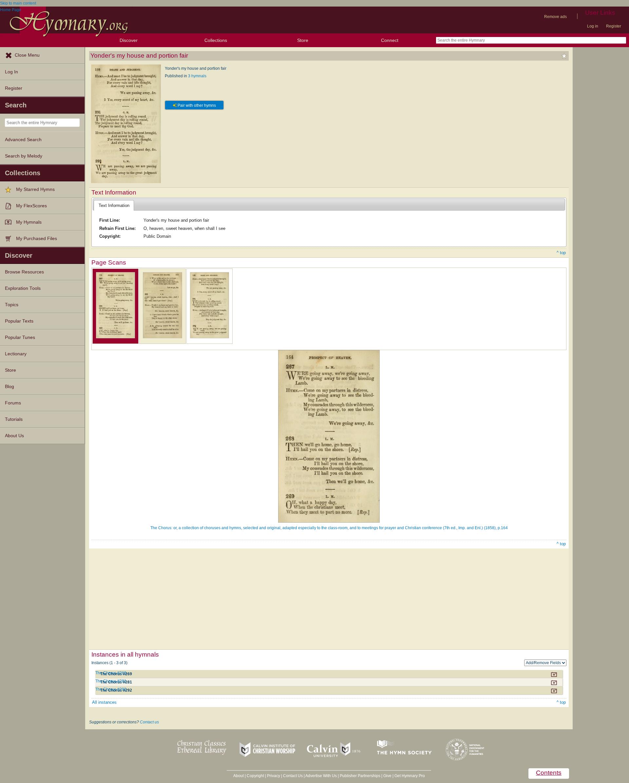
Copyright (255, 776)
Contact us (149, 722)
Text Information (114, 205)
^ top (561, 252)
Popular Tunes (20, 337)
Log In (11, 71)
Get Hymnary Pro (409, 776)
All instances (104, 702)
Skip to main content (18, 3)
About (238, 776)
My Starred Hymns (35, 189)
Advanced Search (23, 139)
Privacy (273, 776)
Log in (592, 26)
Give (387, 776)
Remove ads (555, 16)
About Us (14, 435)
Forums (13, 403)
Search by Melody (23, 156)
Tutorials (14, 419)
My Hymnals (29, 222)
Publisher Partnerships (360, 776)
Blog (9, 386)
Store (302, 40)
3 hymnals (197, 76)
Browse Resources (24, 272)
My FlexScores (31, 205)
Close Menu (27, 55)
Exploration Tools (23, 288)
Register (613, 26)
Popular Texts (19, 321)
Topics (11, 304)
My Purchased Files (36, 238)
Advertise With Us (321, 776)
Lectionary (16, 353)
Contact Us (293, 776)
